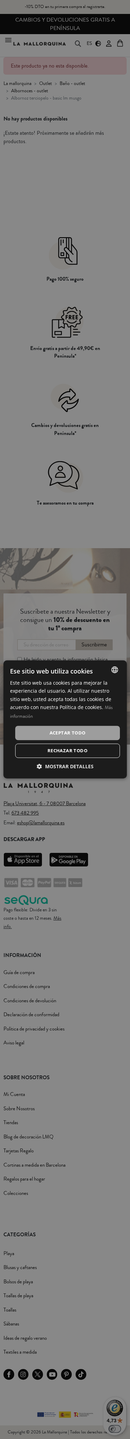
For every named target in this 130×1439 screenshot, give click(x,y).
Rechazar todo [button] (67, 751)
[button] (65, 766)
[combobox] (114, 669)
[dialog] (65, 719)
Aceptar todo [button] (68, 733)
